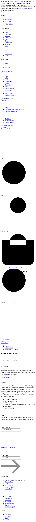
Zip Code (5, 455)
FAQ (6, 483)
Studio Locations (10, 122)
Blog (6, 108)
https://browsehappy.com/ (20, 3)
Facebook (8, 516)
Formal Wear (8, 25)
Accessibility (8, 489)
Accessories (8, 54)
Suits (6, 32)
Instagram (8, 514)
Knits (6, 41)
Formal (7, 346)
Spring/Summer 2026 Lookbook (14, 109)
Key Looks (8, 21)
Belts (6, 46)
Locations (8, 500)
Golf (6, 91)
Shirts (6, 39)
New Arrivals (9, 19)
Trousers (7, 36)
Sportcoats (8, 34)
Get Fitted (4, 127)
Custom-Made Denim (7, 98)
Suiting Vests (8, 37)
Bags (6, 63)
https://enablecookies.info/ (26, 8)
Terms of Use (9, 485)
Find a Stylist (5, 377)
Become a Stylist (6, 129)
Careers (7, 505)
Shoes (6, 55)
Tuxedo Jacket (9, 348)
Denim (7, 83)
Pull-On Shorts (9, 88)
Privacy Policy (9, 487)
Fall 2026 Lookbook (7, 71)
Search (3, 303)
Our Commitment (10, 120)
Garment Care (9, 482)
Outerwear (8, 44)
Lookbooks (8, 23)
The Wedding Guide (11, 111)
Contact (7, 519)
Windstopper (8, 90)
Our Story (8, 119)
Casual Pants (8, 43)
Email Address (6, 427)
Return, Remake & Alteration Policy (16, 480)
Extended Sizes (9, 95)
